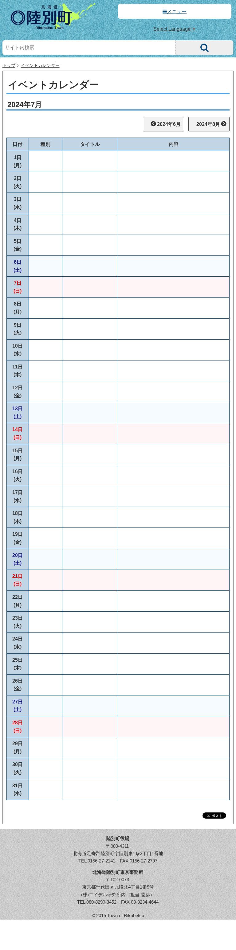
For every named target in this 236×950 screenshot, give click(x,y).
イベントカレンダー (40, 65)
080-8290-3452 (101, 902)
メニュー (177, 11)
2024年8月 (208, 124)
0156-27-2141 (101, 860)
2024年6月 (169, 124)
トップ (8, 65)
